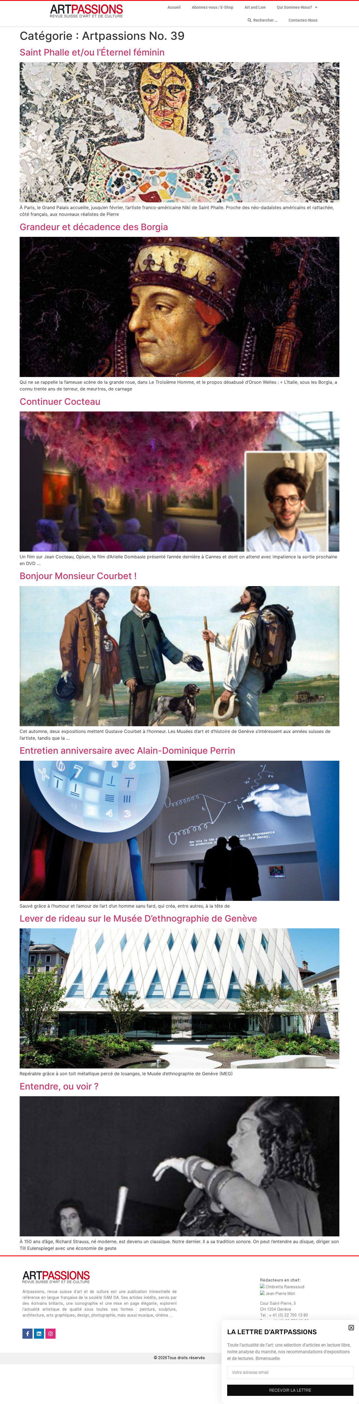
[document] (179, 702)
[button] (351, 1328)
